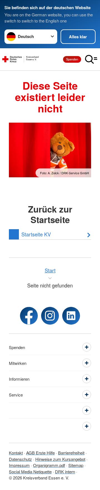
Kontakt (16, 453)
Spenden (72, 59)
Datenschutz (20, 459)
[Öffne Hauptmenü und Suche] (91, 59)
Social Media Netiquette (30, 471)
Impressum (19, 465)
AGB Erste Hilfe (40, 453)
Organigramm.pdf (49, 465)
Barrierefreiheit (71, 453)
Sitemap (75, 465)
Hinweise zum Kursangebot (60, 459)
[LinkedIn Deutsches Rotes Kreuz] (71, 316)
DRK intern (65, 471)
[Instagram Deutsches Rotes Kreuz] (50, 316)
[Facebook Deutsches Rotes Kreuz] (29, 316)
